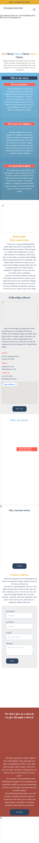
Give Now (19, 812)
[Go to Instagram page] (19, 840)
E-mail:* (9, 633)
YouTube (19, 566)
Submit (12, 661)
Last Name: (10, 622)
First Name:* (10, 611)
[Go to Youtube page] (34, 840)
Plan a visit (19, 409)
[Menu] (34, 9)
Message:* (9, 643)
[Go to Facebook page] (4, 840)
